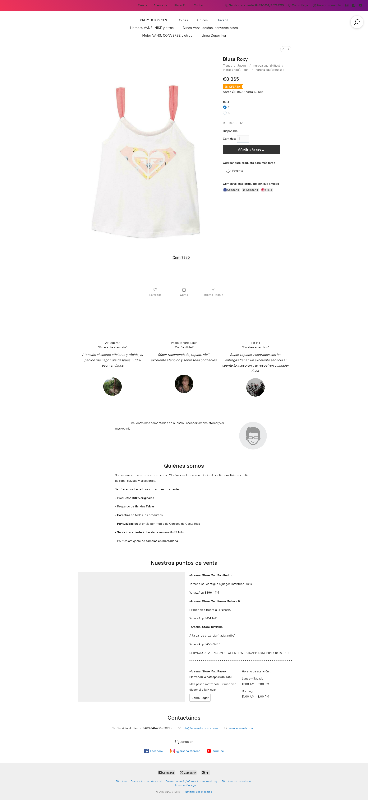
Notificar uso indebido (198, 791)
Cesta (184, 295)
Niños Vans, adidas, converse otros (210, 28)
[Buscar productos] (356, 22)
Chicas (182, 20)
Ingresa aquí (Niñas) (266, 65)
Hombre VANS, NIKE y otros (152, 28)
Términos (121, 781)
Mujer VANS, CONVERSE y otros (167, 35)
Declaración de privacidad (146, 781)
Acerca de (160, 5)
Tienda (142, 5)
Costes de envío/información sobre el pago (192, 781)
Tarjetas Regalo (212, 295)
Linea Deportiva (213, 35)
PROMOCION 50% (154, 20)
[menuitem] (283, 49)
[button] (236, 170)
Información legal (185, 785)
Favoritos (155, 295)
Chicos (202, 20)
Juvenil (222, 20)
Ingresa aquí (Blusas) (269, 70)
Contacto (200, 5)
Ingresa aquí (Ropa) (236, 70)
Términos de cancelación (237, 781)
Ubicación (180, 5)
